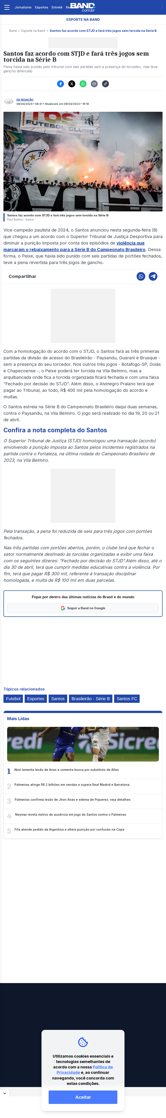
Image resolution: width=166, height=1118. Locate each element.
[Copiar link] (105, 83)
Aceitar (83, 1097)
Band (13, 30)
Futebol (13, 698)
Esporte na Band (33, 30)
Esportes (41, 7)
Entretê (57, 7)
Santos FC (127, 698)
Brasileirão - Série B (91, 698)
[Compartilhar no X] (71, 83)
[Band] (83, 7)
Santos (58, 698)
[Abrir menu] (6, 7)
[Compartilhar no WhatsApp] (83, 83)
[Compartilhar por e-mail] (94, 83)
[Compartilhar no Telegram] (153, 276)
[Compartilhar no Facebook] (60, 83)
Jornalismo (23, 7)
